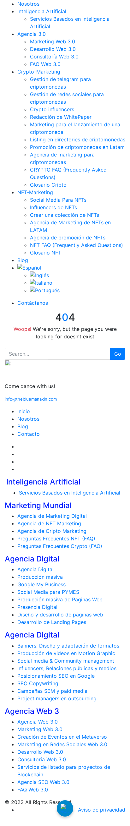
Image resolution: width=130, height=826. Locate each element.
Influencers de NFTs (53, 207)
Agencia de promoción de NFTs (67, 237)
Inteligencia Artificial (41, 11)
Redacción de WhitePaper (61, 117)
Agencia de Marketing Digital (52, 516)
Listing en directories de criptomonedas (77, 139)
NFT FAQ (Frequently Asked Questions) (76, 245)
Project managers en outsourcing (57, 698)
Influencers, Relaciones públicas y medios (66, 668)
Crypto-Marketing (38, 71)
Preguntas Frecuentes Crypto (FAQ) (59, 546)
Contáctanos (32, 303)
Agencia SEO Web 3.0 (43, 782)
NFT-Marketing (35, 192)
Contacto (28, 434)
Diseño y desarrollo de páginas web (60, 614)
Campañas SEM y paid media (52, 691)
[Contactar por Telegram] (65, 808)
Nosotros (28, 4)
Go (117, 354)
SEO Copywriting (37, 683)
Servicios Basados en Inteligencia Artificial (69, 493)
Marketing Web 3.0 (52, 41)
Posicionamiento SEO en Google (56, 676)
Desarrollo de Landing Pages (51, 622)
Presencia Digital (37, 607)
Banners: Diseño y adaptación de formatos (68, 646)
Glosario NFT (45, 252)
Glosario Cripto (48, 185)
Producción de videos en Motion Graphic (66, 653)
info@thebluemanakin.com (31, 399)
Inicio (23, 411)
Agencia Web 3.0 (37, 722)
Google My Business (41, 584)
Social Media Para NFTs (58, 200)
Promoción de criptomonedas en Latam (77, 147)
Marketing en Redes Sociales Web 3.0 (62, 744)
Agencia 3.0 (31, 34)
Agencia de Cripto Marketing (51, 531)
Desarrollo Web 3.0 (53, 49)
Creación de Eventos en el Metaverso (62, 737)
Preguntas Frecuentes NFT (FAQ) (56, 538)
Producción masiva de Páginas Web (60, 599)
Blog (22, 260)
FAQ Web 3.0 (45, 64)
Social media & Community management (65, 661)
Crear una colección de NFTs (64, 215)
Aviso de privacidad (101, 810)
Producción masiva (40, 577)
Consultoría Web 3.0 (54, 56)
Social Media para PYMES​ (48, 592)
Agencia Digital (35, 569)
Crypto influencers (52, 109)
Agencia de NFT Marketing (49, 523)
